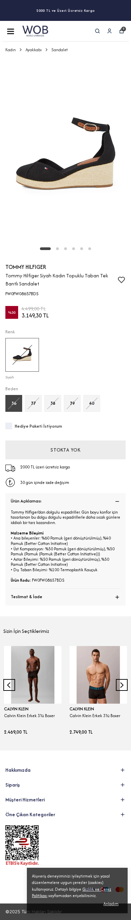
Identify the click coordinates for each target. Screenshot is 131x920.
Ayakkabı (34, 50)
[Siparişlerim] (109, 31)
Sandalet (59, 50)
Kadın (10, 50)
